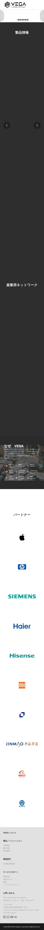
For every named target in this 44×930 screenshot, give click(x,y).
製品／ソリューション (12, 840)
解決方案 (6, 848)
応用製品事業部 (9, 864)
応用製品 (6, 845)
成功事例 (6, 851)
